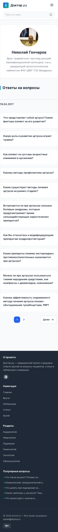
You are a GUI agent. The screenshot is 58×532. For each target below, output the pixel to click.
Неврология (9, 437)
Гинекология (9, 449)
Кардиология (10, 432)
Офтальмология (11, 461)
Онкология (8, 455)
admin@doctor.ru (11, 519)
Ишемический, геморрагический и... (25, 482)
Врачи (6, 398)
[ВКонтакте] (6, 377)
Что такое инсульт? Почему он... (23, 477)
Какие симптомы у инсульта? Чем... (24, 493)
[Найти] (51, 14)
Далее (46, 319)
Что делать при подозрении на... (23, 487)
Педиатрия (9, 443)
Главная (7, 392)
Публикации (9, 404)
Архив (6, 415)
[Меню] (52, 5)
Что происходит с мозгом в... (21, 498)
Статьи (6, 409)
